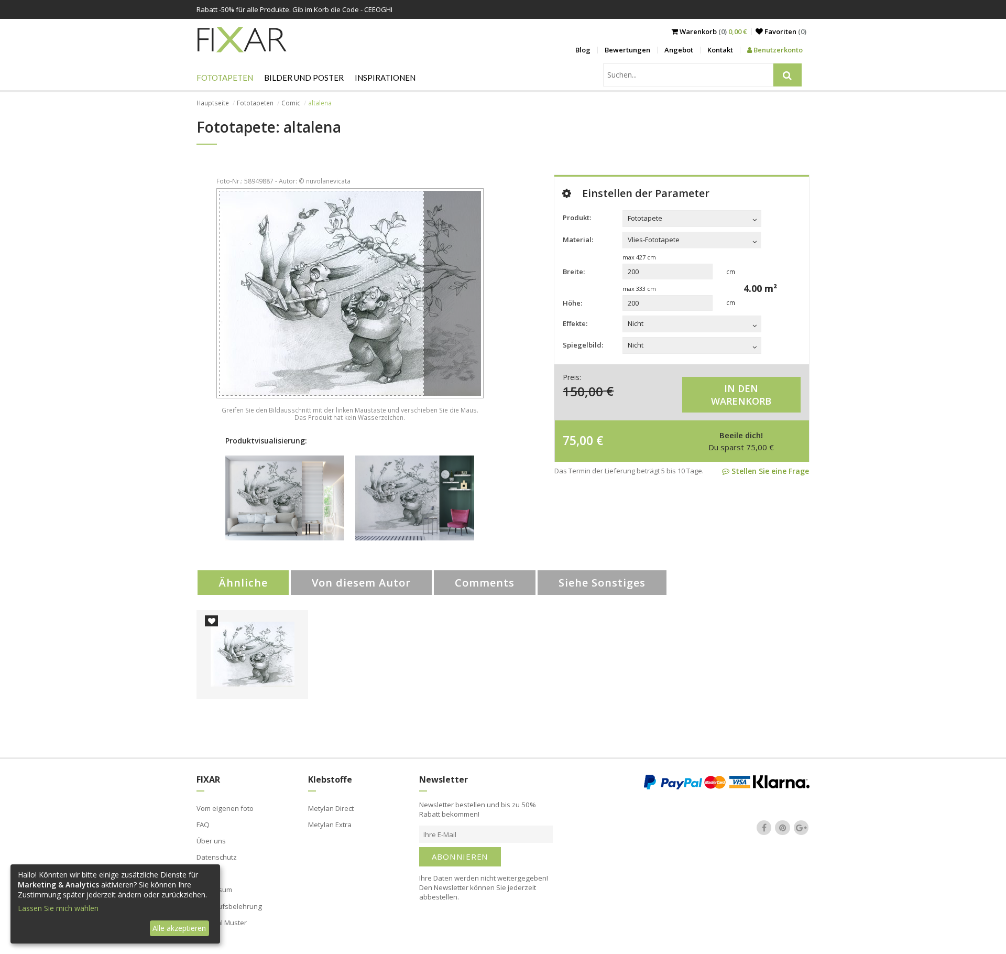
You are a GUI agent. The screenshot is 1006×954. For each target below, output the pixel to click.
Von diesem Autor (361, 583)
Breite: (574, 271)
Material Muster (221, 922)
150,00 (583, 390)
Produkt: (577, 217)
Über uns (211, 840)
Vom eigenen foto (225, 808)
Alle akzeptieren (179, 928)
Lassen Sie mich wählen (58, 908)
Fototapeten (224, 77)
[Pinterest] (782, 827)
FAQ (203, 824)
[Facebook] (764, 827)
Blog (583, 50)
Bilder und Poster (304, 77)
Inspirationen (385, 77)
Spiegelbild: (583, 345)
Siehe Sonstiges (602, 583)
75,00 (578, 440)
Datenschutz (216, 857)
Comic (290, 103)
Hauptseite (212, 103)
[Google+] (801, 827)
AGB (203, 873)
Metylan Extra (330, 824)
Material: (578, 239)
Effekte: (575, 323)
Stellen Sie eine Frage (769, 471)
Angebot (678, 50)
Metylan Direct (331, 808)
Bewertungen (627, 50)
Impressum (214, 889)
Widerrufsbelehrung (229, 906)
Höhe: (572, 303)
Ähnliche (243, 583)
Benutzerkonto (777, 50)
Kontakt (720, 50)
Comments (485, 583)
